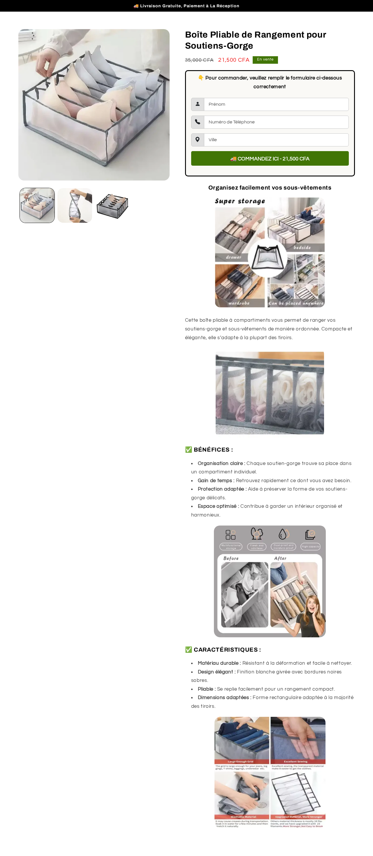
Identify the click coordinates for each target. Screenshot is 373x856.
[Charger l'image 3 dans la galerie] (112, 205)
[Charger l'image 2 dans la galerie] (74, 205)
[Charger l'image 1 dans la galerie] (37, 205)
